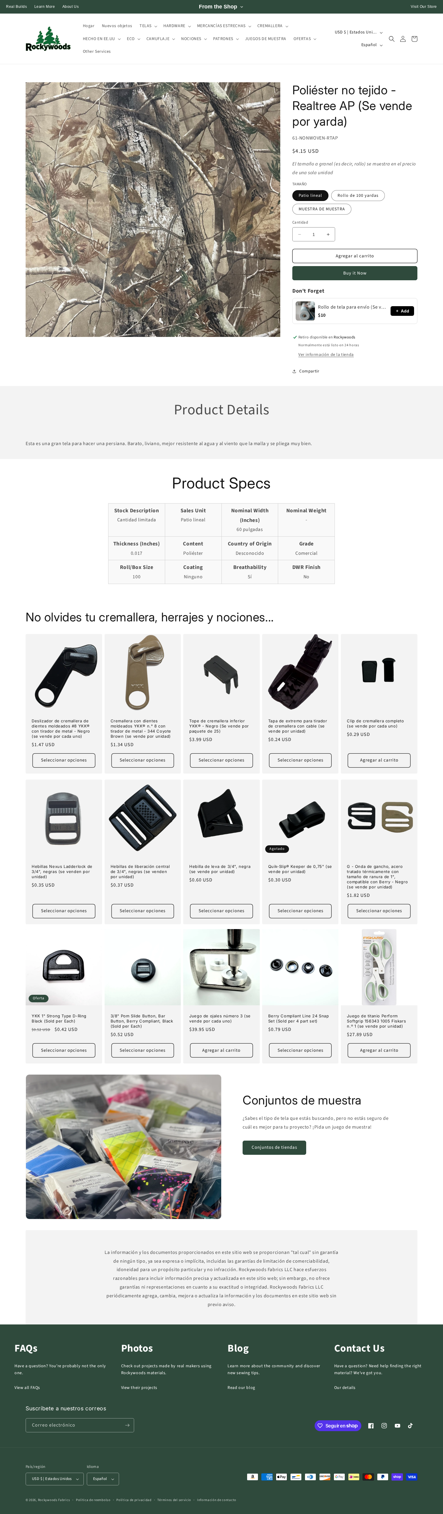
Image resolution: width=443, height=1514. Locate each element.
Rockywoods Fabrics (54, 1500)
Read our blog (241, 1388)
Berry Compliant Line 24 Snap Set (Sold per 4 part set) (298, 1018)
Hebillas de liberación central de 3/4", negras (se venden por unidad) (140, 871)
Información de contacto (216, 1500)
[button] (148, 26)
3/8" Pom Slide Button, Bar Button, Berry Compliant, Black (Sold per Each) (142, 1021)
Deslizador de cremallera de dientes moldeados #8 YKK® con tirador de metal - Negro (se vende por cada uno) (61, 728)
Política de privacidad (133, 1500)
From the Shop (218, 7)
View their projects (139, 1388)
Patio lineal (310, 196)
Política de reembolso (93, 1500)
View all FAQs (27, 1388)
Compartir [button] (309, 371)
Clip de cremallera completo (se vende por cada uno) (375, 723)
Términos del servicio (174, 1500)
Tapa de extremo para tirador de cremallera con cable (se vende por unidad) (297, 725)
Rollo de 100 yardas (358, 196)
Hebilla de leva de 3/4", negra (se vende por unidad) (219, 869)
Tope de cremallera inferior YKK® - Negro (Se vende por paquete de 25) (219, 725)
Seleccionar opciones (64, 760)
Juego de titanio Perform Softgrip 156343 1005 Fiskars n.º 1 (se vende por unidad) (376, 1021)
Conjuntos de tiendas (274, 1147)
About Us (70, 7)
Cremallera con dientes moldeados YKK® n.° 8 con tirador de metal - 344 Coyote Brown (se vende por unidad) (141, 728)
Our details (345, 1388)
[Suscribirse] (127, 1425)
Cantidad (300, 222)
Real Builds (16, 7)
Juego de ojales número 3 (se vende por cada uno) (220, 1018)
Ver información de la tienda (326, 355)
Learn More (44, 7)
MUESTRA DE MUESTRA (322, 209)
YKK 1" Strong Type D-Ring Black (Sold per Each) (59, 1018)
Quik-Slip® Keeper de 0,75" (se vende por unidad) (300, 869)
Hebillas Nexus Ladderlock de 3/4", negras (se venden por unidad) (62, 871)
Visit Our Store (424, 7)
